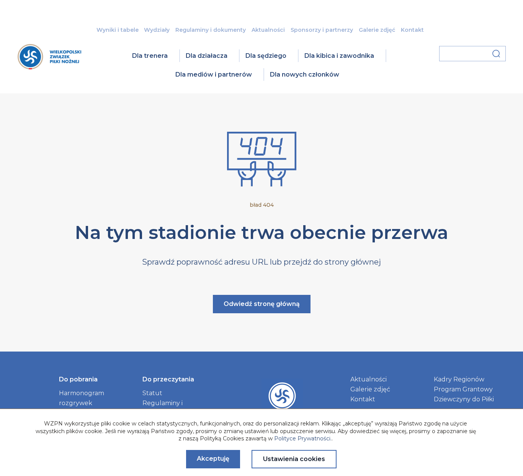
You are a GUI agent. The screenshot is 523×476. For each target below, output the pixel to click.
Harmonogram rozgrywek (81, 398)
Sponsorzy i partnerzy (322, 29)
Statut (152, 393)
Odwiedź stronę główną (262, 304)
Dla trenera (150, 55)
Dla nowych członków (304, 74)
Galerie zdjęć (377, 29)
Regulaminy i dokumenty (210, 29)
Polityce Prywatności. (303, 438)
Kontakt (412, 29)
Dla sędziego (265, 55)
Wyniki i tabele (117, 29)
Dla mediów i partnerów (213, 74)
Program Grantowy (463, 389)
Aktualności (268, 29)
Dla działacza (206, 55)
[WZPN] (49, 67)
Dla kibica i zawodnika (339, 55)
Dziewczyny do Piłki (464, 399)
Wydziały (157, 29)
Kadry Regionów (459, 379)
